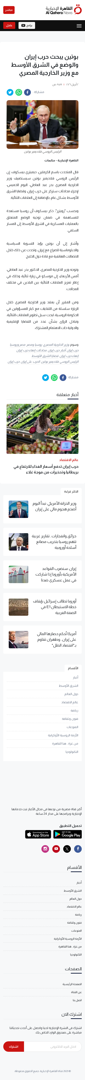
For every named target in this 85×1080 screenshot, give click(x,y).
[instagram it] (45, 849)
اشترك (13, 1046)
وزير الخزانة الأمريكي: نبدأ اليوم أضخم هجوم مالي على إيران (54, 506)
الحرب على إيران (30, 361)
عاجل (9, 25)
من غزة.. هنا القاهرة (65, 743)
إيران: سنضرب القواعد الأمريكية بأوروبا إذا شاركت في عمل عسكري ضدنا (55, 574)
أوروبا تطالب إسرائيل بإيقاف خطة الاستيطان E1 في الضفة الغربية (54, 607)
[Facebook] (78, 849)
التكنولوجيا (72, 751)
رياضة (74, 710)
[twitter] (10, 92)
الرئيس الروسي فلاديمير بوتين (60, 361)
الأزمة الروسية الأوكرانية (63, 735)
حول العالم (71, 694)
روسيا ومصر (34, 344)
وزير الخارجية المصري (56, 344)
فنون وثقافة (70, 718)
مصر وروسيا (18, 344)
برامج (29, 25)
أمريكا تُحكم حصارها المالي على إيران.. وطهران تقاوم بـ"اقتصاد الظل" (56, 639)
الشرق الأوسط (68, 685)
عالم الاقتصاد (69, 702)
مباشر (9, 10)
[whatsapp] (18, 92)
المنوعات (72, 727)
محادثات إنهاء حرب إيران (31, 350)
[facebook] (27, 92)
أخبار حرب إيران (57, 350)
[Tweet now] (67, 849)
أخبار (75, 677)
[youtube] (56, 849)
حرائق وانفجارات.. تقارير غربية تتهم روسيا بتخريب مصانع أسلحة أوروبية (54, 542)
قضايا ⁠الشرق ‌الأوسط (44, 356)
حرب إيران (73, 350)
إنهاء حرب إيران (69, 356)
